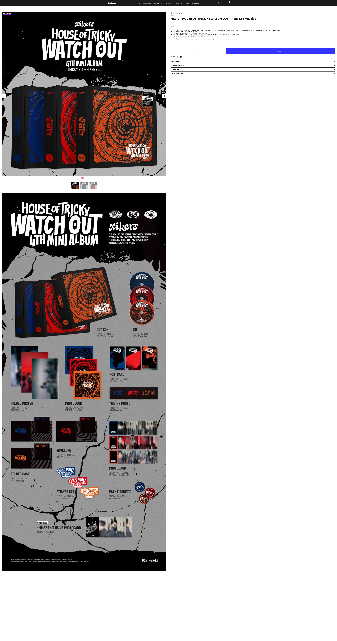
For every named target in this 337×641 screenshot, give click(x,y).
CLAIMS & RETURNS (177, 73)
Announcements (179, 3)
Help (187, 3)
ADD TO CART (280, 51)
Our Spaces (169, 3)
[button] (4, 96)
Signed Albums (147, 3)
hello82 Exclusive (158, 3)
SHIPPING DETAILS (177, 69)
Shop (139, 3)
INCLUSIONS (175, 61)
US (225, 3)
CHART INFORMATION (177, 65)
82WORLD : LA (195, 3)
